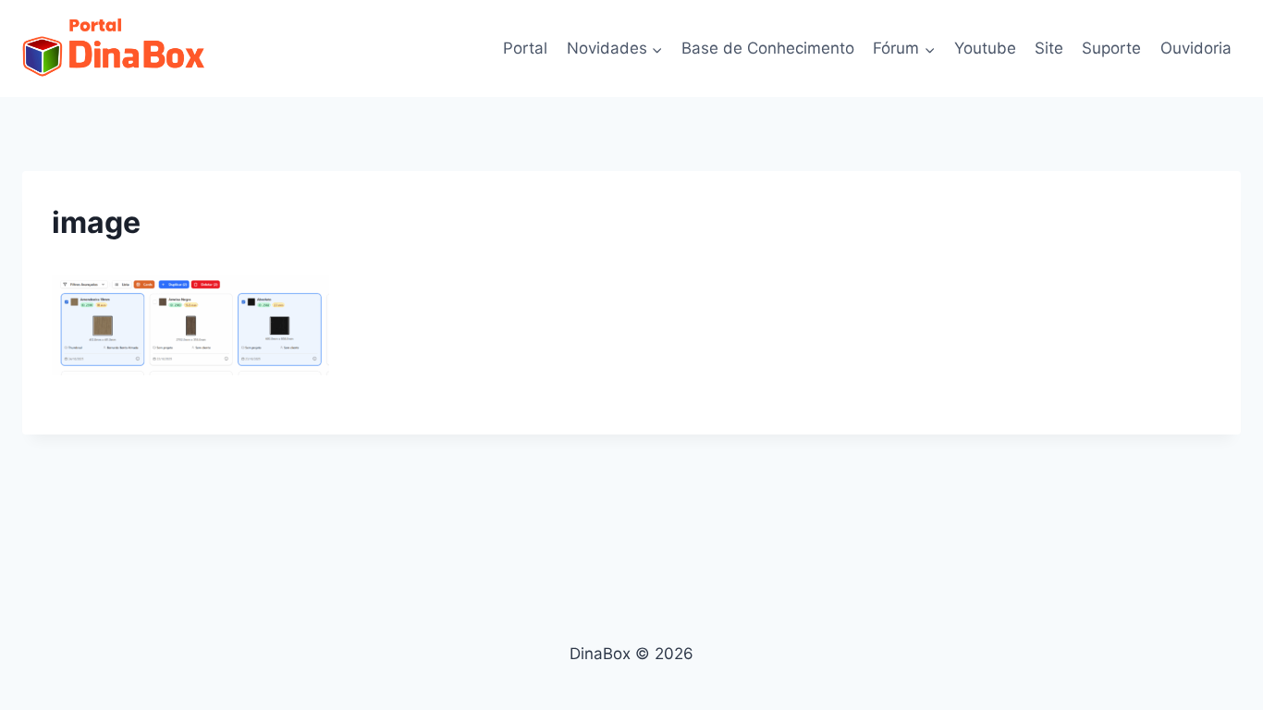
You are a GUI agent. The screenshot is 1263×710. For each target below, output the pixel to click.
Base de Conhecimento (767, 48)
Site (1049, 48)
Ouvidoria (1196, 48)
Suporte (1111, 48)
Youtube (985, 48)
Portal (525, 48)
